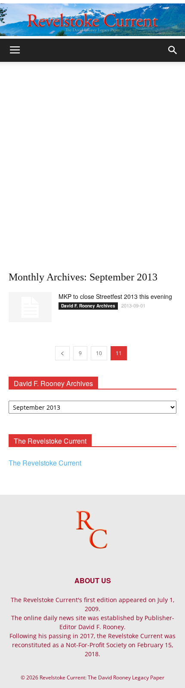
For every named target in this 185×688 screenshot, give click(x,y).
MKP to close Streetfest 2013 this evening (115, 296)
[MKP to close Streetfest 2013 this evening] (30, 307)
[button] (173, 50)
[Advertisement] (92, 158)
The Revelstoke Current (45, 463)
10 (99, 353)
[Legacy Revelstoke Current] (92, 19)
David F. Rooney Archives (88, 306)
